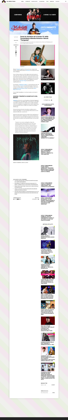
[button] (16, 54)
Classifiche (41, 1)
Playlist (57, 1)
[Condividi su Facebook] (16, 48)
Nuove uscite (34, 1)
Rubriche (52, 1)
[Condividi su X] (16, 50)
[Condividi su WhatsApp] (16, 46)
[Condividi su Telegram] (16, 52)
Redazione (16, 40)
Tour (47, 1)
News (22, 1)
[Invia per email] (16, 55)
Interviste (28, 1)
